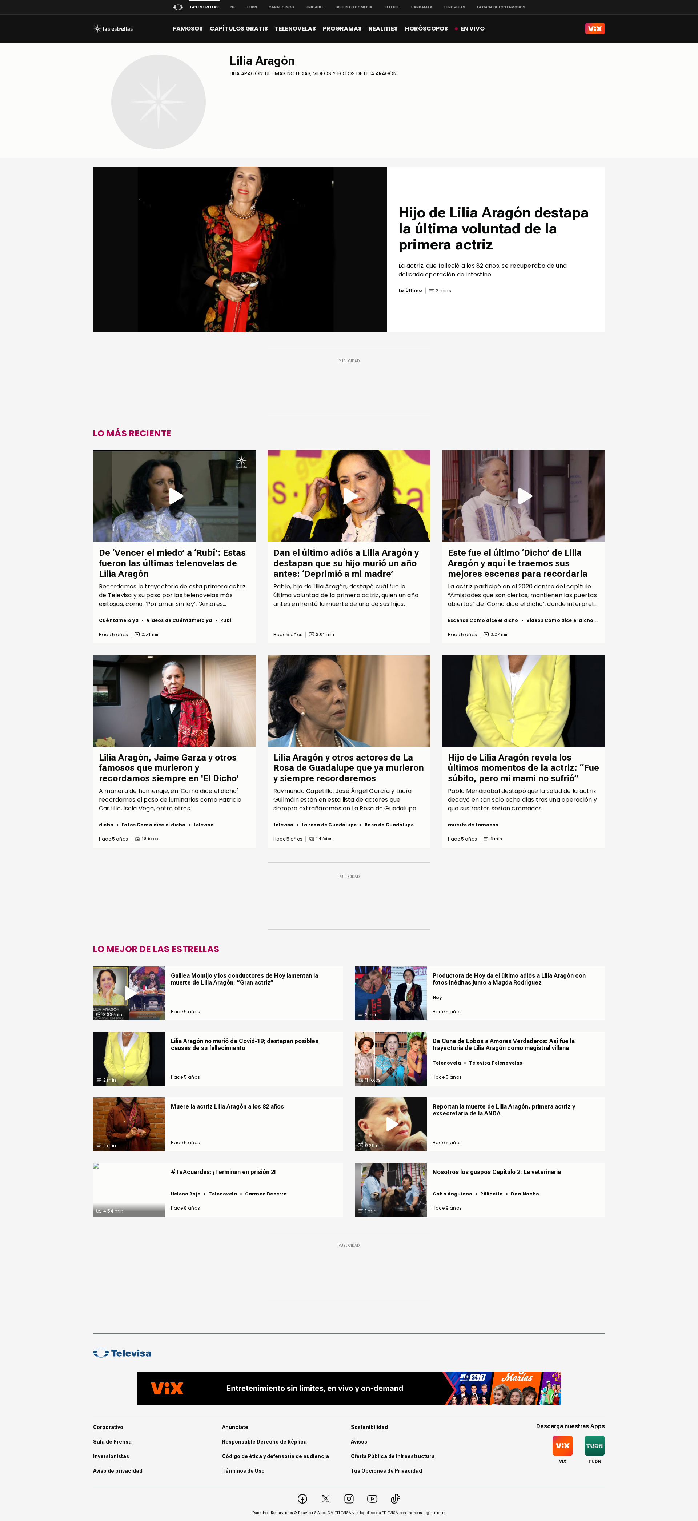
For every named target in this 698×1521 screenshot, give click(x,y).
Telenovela (447, 1063)
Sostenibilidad (369, 1427)
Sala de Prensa (112, 1442)
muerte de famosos (473, 825)
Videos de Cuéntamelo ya (179, 620)
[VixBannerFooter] (349, 1388)
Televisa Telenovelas (495, 1063)
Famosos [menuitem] (188, 28)
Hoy (437, 997)
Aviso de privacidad (118, 1471)
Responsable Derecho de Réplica (264, 1442)
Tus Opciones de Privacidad (386, 1471)
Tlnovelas (454, 7)
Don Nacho (525, 1194)
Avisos (359, 1442)
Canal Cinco (281, 7)
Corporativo (108, 1427)
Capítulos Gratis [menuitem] (239, 28)
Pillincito (491, 1194)
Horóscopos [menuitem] (426, 28)
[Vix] (595, 28)
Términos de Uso (243, 1471)
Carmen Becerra (266, 1194)
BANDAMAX (421, 7)
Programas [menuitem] (342, 28)
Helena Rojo (186, 1194)
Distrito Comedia (354, 7)
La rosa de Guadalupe (329, 825)
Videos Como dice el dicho (560, 620)
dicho (106, 825)
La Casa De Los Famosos (501, 7)
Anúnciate (235, 1427)
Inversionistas (111, 1456)
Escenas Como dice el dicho (483, 620)
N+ (232, 7)
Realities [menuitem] (383, 28)
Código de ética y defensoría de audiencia (275, 1456)
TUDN (251, 7)
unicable (315, 7)
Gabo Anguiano (452, 1194)
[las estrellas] (113, 29)
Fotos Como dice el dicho (153, 825)
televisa (203, 825)
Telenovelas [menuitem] (295, 28)
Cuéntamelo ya (119, 620)
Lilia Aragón (262, 61)
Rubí (226, 620)
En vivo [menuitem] (473, 28)
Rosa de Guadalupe (389, 825)
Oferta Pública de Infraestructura (393, 1456)
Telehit (392, 7)
